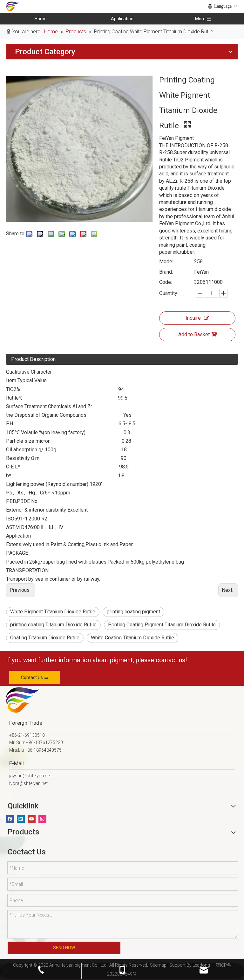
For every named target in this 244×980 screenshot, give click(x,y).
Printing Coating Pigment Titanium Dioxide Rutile (162, 625)
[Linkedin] (21, 819)
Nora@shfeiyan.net (28, 783)
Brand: (166, 272)
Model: (166, 261)
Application (122, 18)
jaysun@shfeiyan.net (30, 775)
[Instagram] (42, 819)
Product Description (33, 359)
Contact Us (32, 677)
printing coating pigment (133, 612)
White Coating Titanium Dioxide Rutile (132, 638)
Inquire (193, 318)
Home (41, 18)
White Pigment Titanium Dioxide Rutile (52, 612)
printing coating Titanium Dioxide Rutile (53, 625)
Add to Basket (194, 334)
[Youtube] (32, 819)
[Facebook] (10, 819)
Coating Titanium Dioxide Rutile (44, 638)
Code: (165, 282)
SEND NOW (64, 947)
